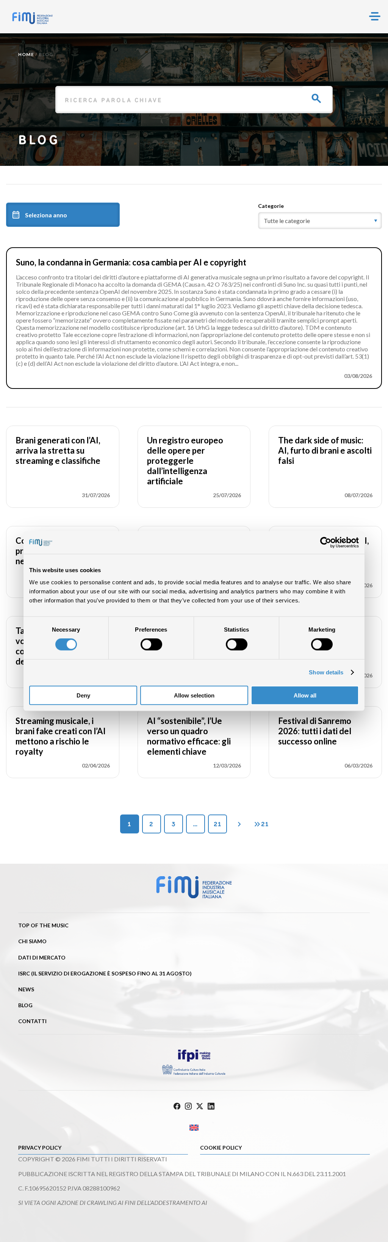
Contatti (32, 1021)
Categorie (271, 206)
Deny (83, 695)
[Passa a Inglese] (194, 1128)
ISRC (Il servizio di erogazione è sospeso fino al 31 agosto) (105, 973)
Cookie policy (221, 1147)
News (26, 989)
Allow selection (194, 695)
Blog (25, 1005)
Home (26, 54)
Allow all (305, 695)
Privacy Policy (39, 1147)
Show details (326, 672)
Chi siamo (32, 941)
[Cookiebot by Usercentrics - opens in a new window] (326, 542)
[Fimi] (32, 18)
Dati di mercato (42, 957)
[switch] (151, 644)
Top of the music (43, 925)
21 (217, 824)
